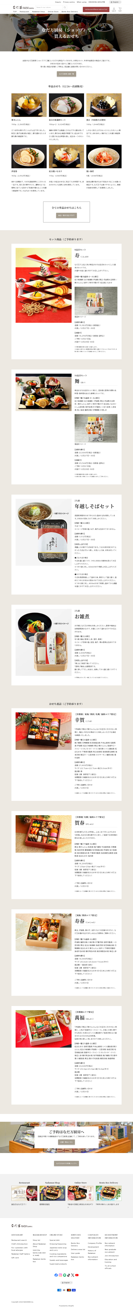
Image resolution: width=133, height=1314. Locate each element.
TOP (15, 11)
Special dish (55, 1240)
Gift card (15, 1257)
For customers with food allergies (19, 1249)
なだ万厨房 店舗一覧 (66, 74)
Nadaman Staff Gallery (20, 1254)
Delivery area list (78, 1249)
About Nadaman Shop (39, 1245)
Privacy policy (69, 2)
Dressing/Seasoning (58, 1244)
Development (93, 1247)
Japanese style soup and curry (58, 1249)
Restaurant (24, 11)
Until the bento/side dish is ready (39, 1253)
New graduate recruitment (110, 1251)
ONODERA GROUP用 (97, 2)
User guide (75, 1253)
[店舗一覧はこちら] (66, 1137)
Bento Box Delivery (70, 11)
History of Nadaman (92, 1252)
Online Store (53, 11)
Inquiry (58, 2)
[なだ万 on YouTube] (76, 1275)
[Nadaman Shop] (52, 1193)
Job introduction (112, 1255)
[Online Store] (81, 1193)
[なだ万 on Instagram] (60, 1276)
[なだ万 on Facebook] (56, 1276)
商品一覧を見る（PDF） (66, 215)
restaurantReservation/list (96, 9)
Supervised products (58, 1264)
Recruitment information (93, 1258)
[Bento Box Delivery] (109, 1193)
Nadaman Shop (38, 11)
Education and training (111, 1261)
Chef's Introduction (19, 1244)
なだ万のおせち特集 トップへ (66, 1163)
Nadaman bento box (39, 1260)
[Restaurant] (24, 1193)
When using (81, 2)
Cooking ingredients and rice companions (58, 1255)
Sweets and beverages (59, 1260)
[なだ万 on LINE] (64, 1276)
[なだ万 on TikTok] (68, 1276)
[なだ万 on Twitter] (72, 1276)
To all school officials (110, 1267)
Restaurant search (19, 1240)
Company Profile (95, 1243)
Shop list (36, 1240)
